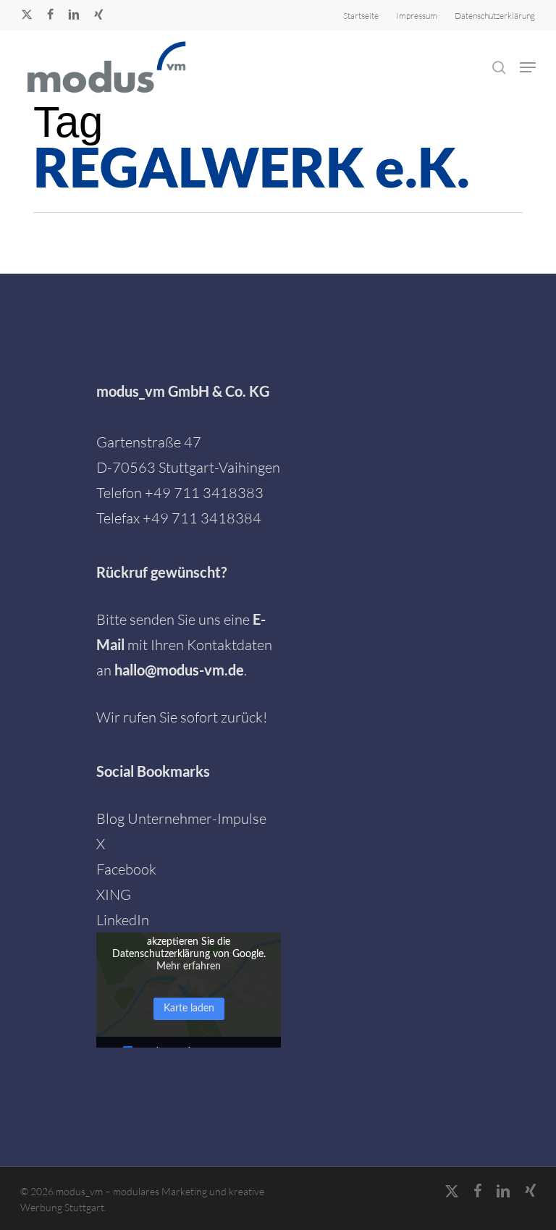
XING (113, 894)
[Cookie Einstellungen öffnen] (31, 1210)
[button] (528, 67)
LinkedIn (122, 920)
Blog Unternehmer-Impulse (181, 818)
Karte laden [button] (189, 1008)
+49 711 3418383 (204, 493)
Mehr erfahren (188, 966)
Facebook (126, 869)
